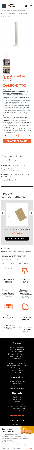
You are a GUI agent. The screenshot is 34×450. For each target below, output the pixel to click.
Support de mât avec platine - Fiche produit (17, 251)
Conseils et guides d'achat (17, 406)
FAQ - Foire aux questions (17, 408)
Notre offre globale (17, 349)
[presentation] (2, 212)
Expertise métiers (17, 352)
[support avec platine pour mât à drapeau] (6, 62)
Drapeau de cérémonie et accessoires (15, 13)
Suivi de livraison (17, 383)
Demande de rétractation (17, 411)
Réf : (4, 80)
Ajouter (17, 141)
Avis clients (17, 358)
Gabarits (17, 401)
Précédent (6, 50)
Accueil (3, 10)
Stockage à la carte (17, 388)
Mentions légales (17, 368)
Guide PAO (17, 399)
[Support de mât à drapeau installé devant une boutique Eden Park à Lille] (6, 70)
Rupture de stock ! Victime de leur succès (25, 329)
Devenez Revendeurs (17, 381)
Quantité (6, 135)
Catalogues (17, 397)
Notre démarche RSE (17, 356)
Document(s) (5, 249)
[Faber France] (10, 4)
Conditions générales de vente (17, 363)
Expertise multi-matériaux (17, 354)
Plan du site (17, 372)
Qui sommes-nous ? (17, 347)
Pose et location (17, 386)
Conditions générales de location (17, 365)
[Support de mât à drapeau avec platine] (6, 55)
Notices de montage (17, 404)
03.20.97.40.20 (17, 424)
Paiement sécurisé (17, 370)
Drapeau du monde (11, 10)
